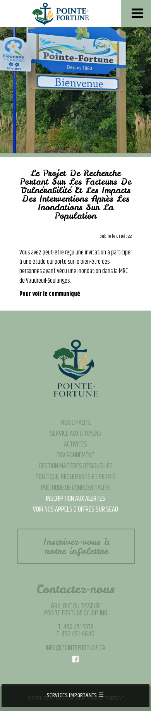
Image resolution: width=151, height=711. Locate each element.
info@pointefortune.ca (75, 648)
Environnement (75, 455)
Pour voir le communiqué (49, 294)
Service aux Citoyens (75, 433)
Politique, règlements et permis (76, 477)
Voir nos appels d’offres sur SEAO (75, 509)
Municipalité (75, 422)
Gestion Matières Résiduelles (76, 466)
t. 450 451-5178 (76, 627)
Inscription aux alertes (75, 498)
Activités (75, 444)
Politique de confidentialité (75, 487)
